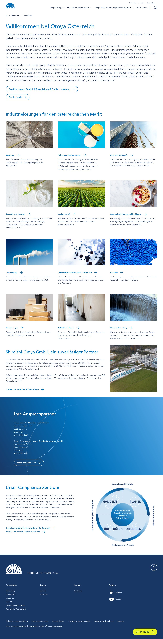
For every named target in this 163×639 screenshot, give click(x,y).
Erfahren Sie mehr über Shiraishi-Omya (22, 389)
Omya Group (56, 7)
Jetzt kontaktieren (26, 462)
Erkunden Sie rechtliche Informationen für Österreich (28, 528)
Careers (142, 3)
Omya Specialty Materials (78, 7)
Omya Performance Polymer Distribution (113, 7)
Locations (132, 3)
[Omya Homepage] (7, 16)
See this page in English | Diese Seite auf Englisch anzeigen (39, 89)
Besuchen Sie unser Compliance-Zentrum (23, 532)
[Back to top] (154, 567)
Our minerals (141, 7)
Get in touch (15, 97)
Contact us (151, 3)
